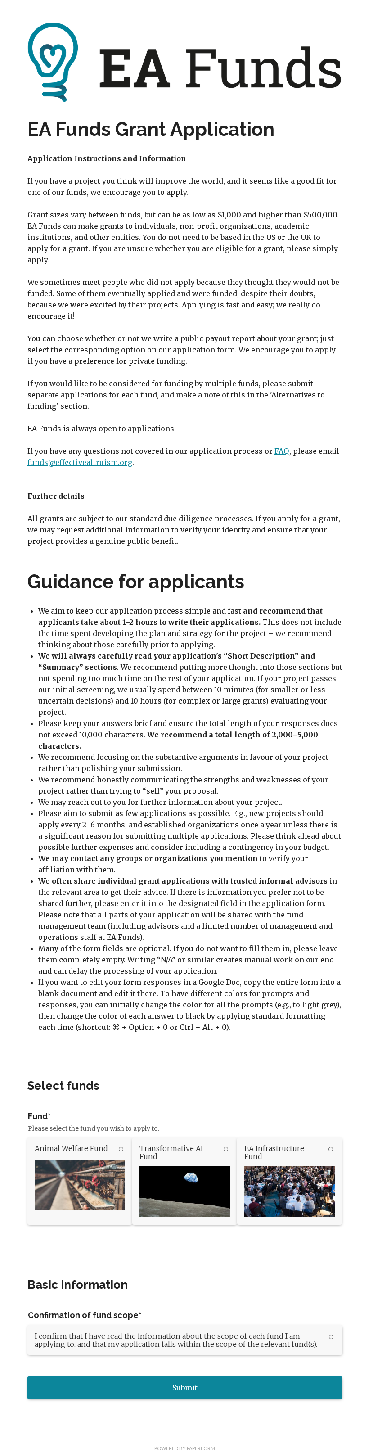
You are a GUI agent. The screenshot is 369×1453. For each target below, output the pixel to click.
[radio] (79, 1181)
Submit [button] (185, 1387)
